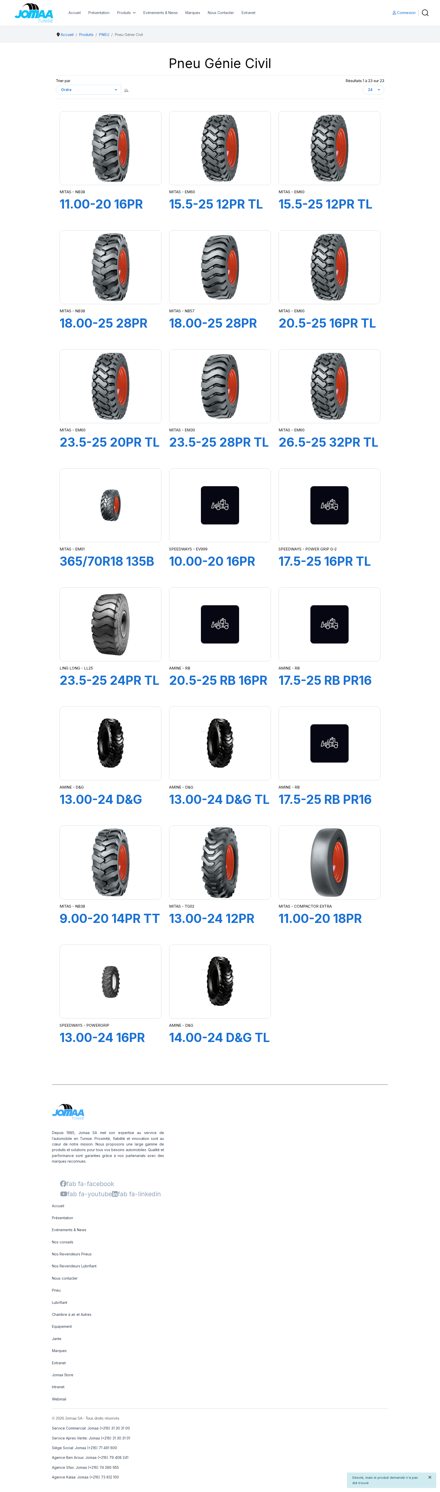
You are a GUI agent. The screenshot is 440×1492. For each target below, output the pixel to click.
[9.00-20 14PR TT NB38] (111, 862)
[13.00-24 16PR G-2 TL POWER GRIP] (110, 981)
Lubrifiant (59, 1302)
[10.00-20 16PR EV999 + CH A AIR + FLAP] (220, 505)
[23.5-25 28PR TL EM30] (220, 386)
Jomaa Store (62, 1375)
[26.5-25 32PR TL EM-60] (329, 386)
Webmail (59, 1399)
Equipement (62, 1326)
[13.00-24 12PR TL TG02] (220, 862)
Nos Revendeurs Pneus (72, 1254)
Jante (56, 1338)
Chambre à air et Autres (71, 1314)
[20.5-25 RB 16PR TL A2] (220, 624)
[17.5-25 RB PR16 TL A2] (329, 743)
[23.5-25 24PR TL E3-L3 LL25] (110, 624)
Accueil (74, 12)
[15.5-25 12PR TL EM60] (220, 148)
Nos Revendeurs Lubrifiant (74, 1266)
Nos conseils (62, 1242)
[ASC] (126, 90)
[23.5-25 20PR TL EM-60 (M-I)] (110, 386)
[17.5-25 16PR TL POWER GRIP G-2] (329, 505)
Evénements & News (160, 12)
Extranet (248, 12)
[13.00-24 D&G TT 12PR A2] (110, 743)
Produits (124, 12)
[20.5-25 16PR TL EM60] (329, 267)
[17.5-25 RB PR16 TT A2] (329, 624)
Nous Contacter (221, 12)
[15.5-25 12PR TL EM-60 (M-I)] (329, 148)
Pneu (56, 1290)
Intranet (58, 1387)
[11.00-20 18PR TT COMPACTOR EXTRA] (329, 862)
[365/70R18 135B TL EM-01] (110, 505)
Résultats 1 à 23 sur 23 (365, 80)
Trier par (63, 80)
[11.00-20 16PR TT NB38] (111, 148)
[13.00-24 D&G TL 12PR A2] (220, 743)
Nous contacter (65, 1278)
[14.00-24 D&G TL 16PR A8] (220, 981)
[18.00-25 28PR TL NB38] (111, 267)
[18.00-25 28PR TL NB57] (220, 267)
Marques (192, 12)
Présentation (98, 12)
